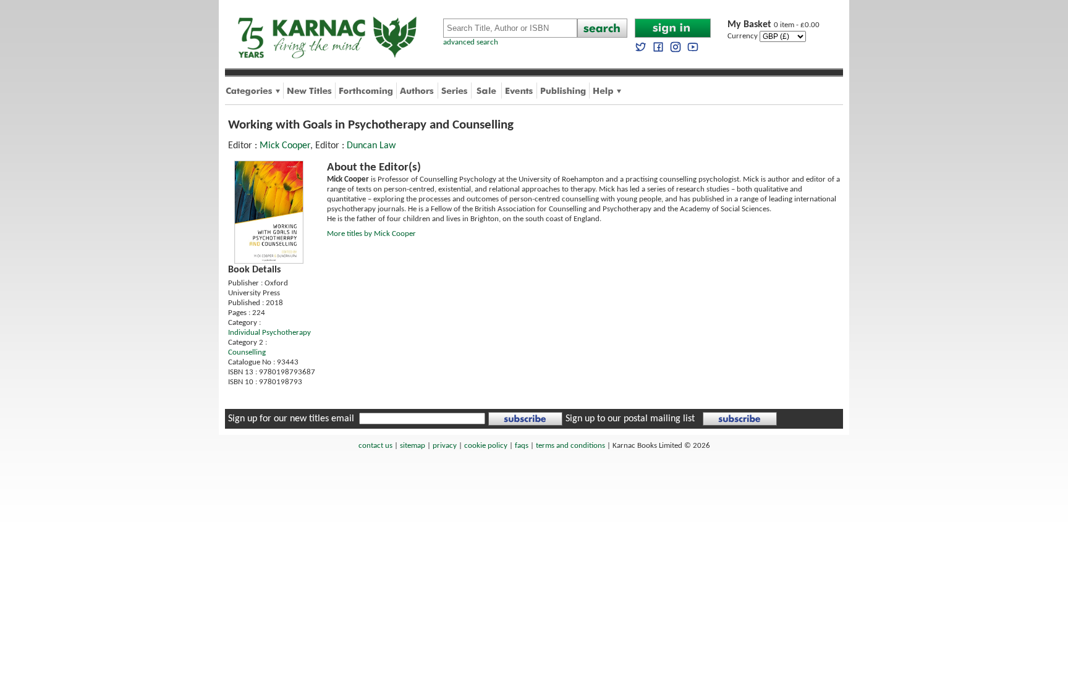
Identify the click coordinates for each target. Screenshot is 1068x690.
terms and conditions (570, 446)
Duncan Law (371, 146)
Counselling (247, 352)
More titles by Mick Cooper (371, 234)
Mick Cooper (285, 146)
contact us (375, 446)
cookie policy (485, 446)
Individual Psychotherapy (269, 333)
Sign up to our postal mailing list (630, 419)
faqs (521, 446)
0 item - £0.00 (773, 25)
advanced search (470, 42)
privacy (445, 446)
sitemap (412, 446)
